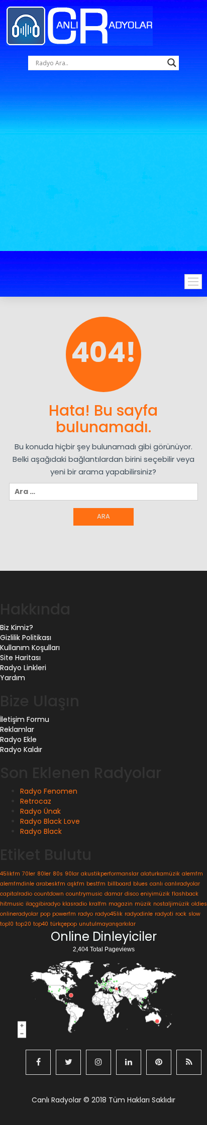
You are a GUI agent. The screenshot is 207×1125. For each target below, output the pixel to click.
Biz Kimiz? (16, 627)
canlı (156, 884)
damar (114, 894)
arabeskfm (50, 884)
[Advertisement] (103, 183)
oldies (199, 904)
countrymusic (84, 894)
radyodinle (139, 914)
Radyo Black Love (50, 821)
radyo (85, 914)
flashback (185, 894)
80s (58, 874)
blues (140, 884)
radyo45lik (109, 914)
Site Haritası (20, 658)
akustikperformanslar (110, 874)
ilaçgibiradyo (43, 904)
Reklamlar (17, 729)
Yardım (12, 678)
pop (45, 914)
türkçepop (63, 924)
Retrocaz (35, 801)
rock (180, 914)
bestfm (96, 884)
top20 (23, 924)
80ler (44, 874)
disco (132, 894)
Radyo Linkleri (23, 668)
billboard (119, 884)
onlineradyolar (19, 914)
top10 (7, 924)
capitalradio (16, 894)
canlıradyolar (182, 884)
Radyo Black (41, 831)
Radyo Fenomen (48, 791)
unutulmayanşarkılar (107, 924)
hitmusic (12, 904)
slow (194, 914)
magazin (121, 904)
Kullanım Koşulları (30, 648)
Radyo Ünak (40, 811)
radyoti (164, 914)
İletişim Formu (24, 719)
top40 (40, 924)
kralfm (98, 904)
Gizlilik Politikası (25, 638)
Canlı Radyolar (56, 1100)
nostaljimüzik (171, 904)
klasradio (74, 904)
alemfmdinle (17, 884)
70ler (28, 874)
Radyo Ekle (18, 739)
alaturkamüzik (160, 874)
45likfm (10, 874)
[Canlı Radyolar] (79, 26)
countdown (49, 894)
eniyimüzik (155, 894)
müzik (143, 904)
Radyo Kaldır (21, 749)
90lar (72, 874)
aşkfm (75, 884)
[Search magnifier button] (172, 63)
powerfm (64, 914)
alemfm (192, 874)
